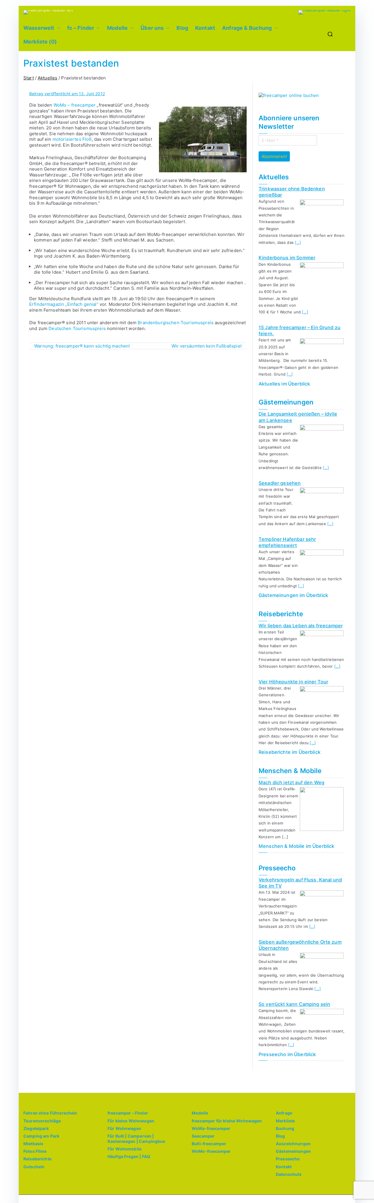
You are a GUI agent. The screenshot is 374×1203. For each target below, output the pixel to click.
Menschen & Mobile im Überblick (297, 846)
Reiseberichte (37, 1158)
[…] (298, 242)
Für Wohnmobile (124, 1148)
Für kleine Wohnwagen (131, 1120)
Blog (182, 28)
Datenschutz (289, 1174)
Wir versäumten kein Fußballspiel (207, 346)
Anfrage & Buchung (247, 28)
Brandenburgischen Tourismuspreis (176, 322)
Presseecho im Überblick (287, 1054)
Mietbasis (33, 1143)
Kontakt (205, 28)
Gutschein (33, 1166)
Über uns (152, 28)
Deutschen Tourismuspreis (77, 328)
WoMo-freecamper (211, 1151)
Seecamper (203, 1135)
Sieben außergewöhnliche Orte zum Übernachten (300, 945)
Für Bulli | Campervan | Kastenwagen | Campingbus (136, 1138)
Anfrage (284, 1112)
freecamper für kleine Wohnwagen (227, 1120)
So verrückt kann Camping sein (294, 1004)
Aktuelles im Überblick (284, 384)
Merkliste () (40, 42)
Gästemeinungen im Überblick (293, 595)
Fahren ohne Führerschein (50, 1112)
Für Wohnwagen (124, 1128)
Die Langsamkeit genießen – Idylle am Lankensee (298, 417)
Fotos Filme (35, 1151)
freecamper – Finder (128, 1112)
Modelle (117, 28)
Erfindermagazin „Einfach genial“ (63, 304)
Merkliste (285, 1120)
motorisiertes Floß (71, 139)
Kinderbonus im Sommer (287, 258)
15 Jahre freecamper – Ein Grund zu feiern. (299, 330)
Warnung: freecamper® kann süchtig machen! (82, 346)
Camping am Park (41, 1135)
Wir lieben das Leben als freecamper (301, 626)
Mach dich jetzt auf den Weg (291, 782)
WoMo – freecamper (74, 105)
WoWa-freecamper (211, 1128)
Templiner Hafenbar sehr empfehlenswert (287, 542)
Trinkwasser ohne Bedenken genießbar (292, 192)
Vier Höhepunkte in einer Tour (293, 682)
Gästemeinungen (293, 1151)
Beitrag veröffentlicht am (67, 93)
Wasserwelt (38, 28)
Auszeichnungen (293, 1143)
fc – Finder (80, 28)
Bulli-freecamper (209, 1143)
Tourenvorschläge (42, 1120)
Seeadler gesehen (280, 483)
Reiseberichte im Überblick (290, 752)
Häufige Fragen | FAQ (129, 1156)
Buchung (285, 1128)
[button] (57, 28)
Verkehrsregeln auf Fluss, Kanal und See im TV (300, 883)
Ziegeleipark (36, 1128)
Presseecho (288, 1158)
